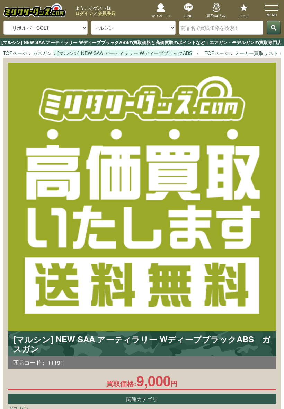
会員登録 (107, 13)
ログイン (84, 13)
